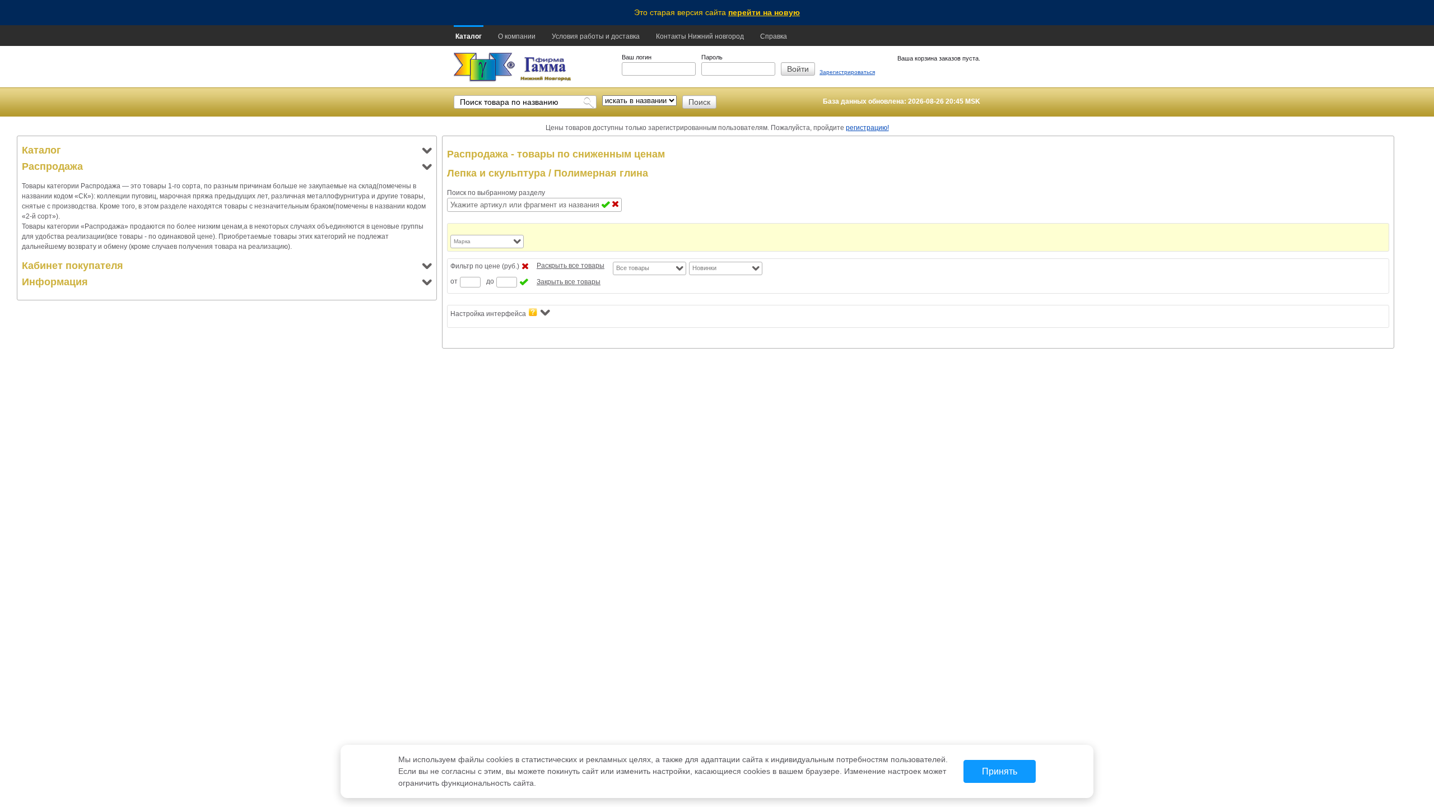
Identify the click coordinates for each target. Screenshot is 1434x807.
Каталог (468, 36)
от (454, 281)
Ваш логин (636, 57)
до (490, 281)
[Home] (484, 67)
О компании (517, 36)
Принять (999, 771)
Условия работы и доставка (596, 36)
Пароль (712, 57)
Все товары (632, 268)
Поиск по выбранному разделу (496, 193)
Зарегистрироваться (847, 72)
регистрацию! (867, 128)
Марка (462, 241)
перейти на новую (764, 12)
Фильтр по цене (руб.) (484, 266)
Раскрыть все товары (570, 266)
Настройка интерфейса (488, 314)
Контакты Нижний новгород (700, 36)
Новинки (704, 268)
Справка (773, 36)
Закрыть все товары (568, 282)
